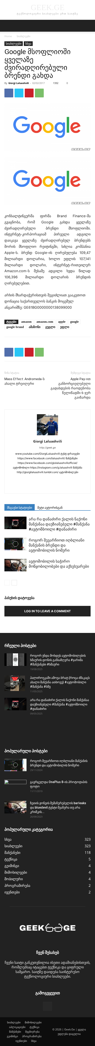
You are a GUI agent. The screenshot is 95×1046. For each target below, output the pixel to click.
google (74, 321)
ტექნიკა (34, 1027)
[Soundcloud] (61, 479)
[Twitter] (19, 93)
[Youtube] (61, 487)
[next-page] (14, 582)
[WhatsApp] (39, 93)
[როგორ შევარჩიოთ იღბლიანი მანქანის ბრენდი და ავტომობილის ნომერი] (15, 544)
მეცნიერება (32, 1031)
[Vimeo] (52, 487)
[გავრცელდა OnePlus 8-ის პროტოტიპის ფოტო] (15, 787)
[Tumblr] (80, 479)
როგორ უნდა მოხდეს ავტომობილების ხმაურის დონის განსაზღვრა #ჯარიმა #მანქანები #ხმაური (58, 660)
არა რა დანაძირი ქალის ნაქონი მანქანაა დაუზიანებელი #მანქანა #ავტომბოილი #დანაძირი (59, 524)
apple (61, 321)
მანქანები (15, 1031)
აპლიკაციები (17, 1027)
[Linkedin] (33, 479)
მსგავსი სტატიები (19, 507)
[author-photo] (47, 435)
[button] (7, 26)
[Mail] (43, 479)
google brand (15, 327)
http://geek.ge (47, 447)
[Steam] (70, 479)
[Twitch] (33, 487)
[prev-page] (7, 582)
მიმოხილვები (33, 1022)
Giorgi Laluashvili (18, 83)
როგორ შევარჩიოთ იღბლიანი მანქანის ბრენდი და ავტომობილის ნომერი (56, 545)
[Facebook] (8, 93)
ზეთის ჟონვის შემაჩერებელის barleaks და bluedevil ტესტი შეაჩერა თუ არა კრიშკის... (58, 807)
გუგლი (50, 327)
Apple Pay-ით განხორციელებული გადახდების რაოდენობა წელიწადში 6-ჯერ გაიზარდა (71, 388)
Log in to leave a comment (47, 611)
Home (8, 36)
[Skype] (52, 479)
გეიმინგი (12, 1036)
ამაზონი (34, 327)
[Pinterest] (29, 93)
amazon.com (44, 321)
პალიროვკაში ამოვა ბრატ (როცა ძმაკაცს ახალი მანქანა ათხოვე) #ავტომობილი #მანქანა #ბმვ (60, 682)
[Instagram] (24, 479)
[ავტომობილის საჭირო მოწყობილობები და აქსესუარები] (15, 565)
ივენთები (21, 1041)
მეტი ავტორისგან (50, 507)
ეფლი (64, 327)
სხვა (28, 43)
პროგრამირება (32, 1036)
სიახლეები (23, 36)
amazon (26, 321)
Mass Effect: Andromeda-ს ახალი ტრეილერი (24, 381)
